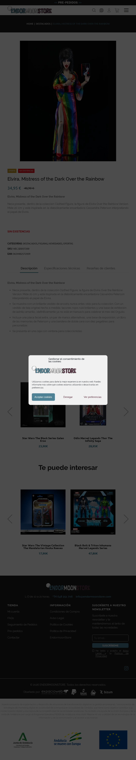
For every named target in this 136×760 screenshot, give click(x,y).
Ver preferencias (93, 397)
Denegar (68, 397)
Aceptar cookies (43, 397)
